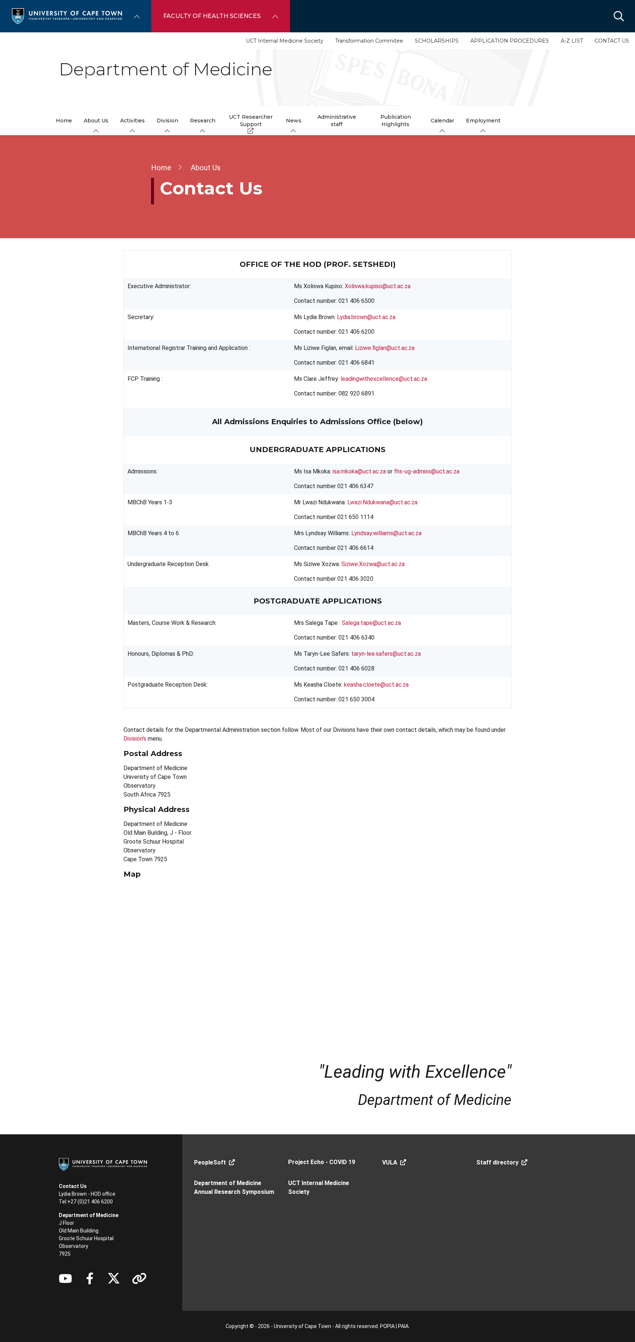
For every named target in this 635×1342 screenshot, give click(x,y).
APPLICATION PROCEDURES (509, 40)
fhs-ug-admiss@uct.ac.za (426, 471)
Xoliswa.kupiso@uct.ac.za (377, 286)
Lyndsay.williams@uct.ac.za (386, 533)
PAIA (403, 1326)
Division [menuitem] (167, 120)
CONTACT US (612, 40)
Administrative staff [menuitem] (337, 121)
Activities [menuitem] (132, 120)
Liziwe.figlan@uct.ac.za (385, 347)
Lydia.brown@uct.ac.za (366, 317)
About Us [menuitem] (96, 120)
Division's (134, 738)
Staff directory (497, 1162)
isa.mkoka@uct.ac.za (359, 471)
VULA (389, 1162)
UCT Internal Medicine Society (284, 40)
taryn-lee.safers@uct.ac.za (386, 653)
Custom (139, 1278)
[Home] (67, 15)
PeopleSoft (210, 1162)
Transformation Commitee (369, 40)
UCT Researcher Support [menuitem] (251, 121)
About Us (205, 167)
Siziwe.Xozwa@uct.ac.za (373, 564)
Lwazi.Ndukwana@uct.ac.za (382, 502)
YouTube (65, 1278)
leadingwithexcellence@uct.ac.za (384, 378)
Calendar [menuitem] (442, 120)
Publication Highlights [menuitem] (395, 121)
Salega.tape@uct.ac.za (371, 622)
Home (161, 167)
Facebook (89, 1278)
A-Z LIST (572, 40)
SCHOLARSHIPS (437, 40)
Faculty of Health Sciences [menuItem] (212, 15)
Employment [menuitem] (483, 120)
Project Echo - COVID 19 (321, 1162)
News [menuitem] (293, 120)
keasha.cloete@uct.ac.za (376, 684)
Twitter (113, 1278)
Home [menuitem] (64, 120)
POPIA (387, 1326)
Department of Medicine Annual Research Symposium (234, 1187)
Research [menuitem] (202, 120)
